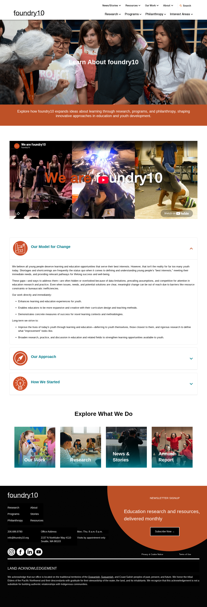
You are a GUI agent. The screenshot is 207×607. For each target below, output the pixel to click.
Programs (132, 14)
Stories (34, 514)
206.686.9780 (15, 531)
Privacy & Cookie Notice (152, 554)
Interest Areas (180, 14)
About (166, 6)
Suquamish (107, 577)
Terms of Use (185, 554)
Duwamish (94, 577)
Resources (131, 6)
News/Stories (110, 6)
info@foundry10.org (18, 537)
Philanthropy (154, 14)
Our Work (150, 6)
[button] (103, 249)
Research (111, 14)
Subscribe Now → (165, 531)
